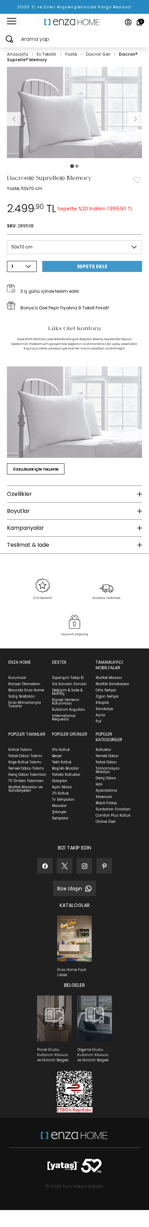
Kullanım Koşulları (68, 709)
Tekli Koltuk (61, 762)
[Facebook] (45, 866)
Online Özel (105, 821)
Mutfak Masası (109, 677)
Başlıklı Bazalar (65, 768)
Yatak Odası (106, 762)
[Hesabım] (128, 22)
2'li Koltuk (60, 793)
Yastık (71, 54)
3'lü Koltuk (61, 749)
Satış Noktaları (21, 696)
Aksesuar (104, 796)
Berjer (57, 755)
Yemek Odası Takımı (26, 768)
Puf (98, 721)
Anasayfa (18, 54)
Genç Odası (106, 778)
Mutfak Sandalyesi (112, 684)
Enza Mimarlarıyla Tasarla (24, 704)
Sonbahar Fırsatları (113, 809)
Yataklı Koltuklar (66, 774)
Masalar (59, 805)
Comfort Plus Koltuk (113, 815)
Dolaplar (59, 780)
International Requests (64, 717)
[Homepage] (74, 22)
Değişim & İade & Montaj (67, 692)
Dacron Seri (98, 54)
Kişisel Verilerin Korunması (65, 701)
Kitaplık (102, 702)
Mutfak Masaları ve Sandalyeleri (25, 788)
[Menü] (11, 22)
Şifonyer (59, 812)
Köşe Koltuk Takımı (24, 762)
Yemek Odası (107, 755)
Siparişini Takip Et (68, 677)
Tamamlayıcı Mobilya (108, 770)
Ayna (100, 715)
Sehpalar (60, 818)
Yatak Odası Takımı (25, 755)
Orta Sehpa (106, 690)
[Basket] (139, 22)
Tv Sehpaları (63, 799)
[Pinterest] (104, 866)
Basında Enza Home (26, 690)
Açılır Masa (62, 787)
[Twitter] (64, 866)
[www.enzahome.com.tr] (74, 1139)
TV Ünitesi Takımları (26, 780)
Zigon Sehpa (107, 696)
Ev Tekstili (47, 54)
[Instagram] (84, 866)
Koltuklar (103, 749)
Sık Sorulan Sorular (69, 684)
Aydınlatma (106, 790)
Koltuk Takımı (20, 749)
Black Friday (106, 803)
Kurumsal (17, 677)
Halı (99, 784)
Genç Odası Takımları (27, 774)
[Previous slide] (14, 119)
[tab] (72, 166)
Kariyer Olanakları (24, 684)
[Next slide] (135, 119)
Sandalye (104, 708)
